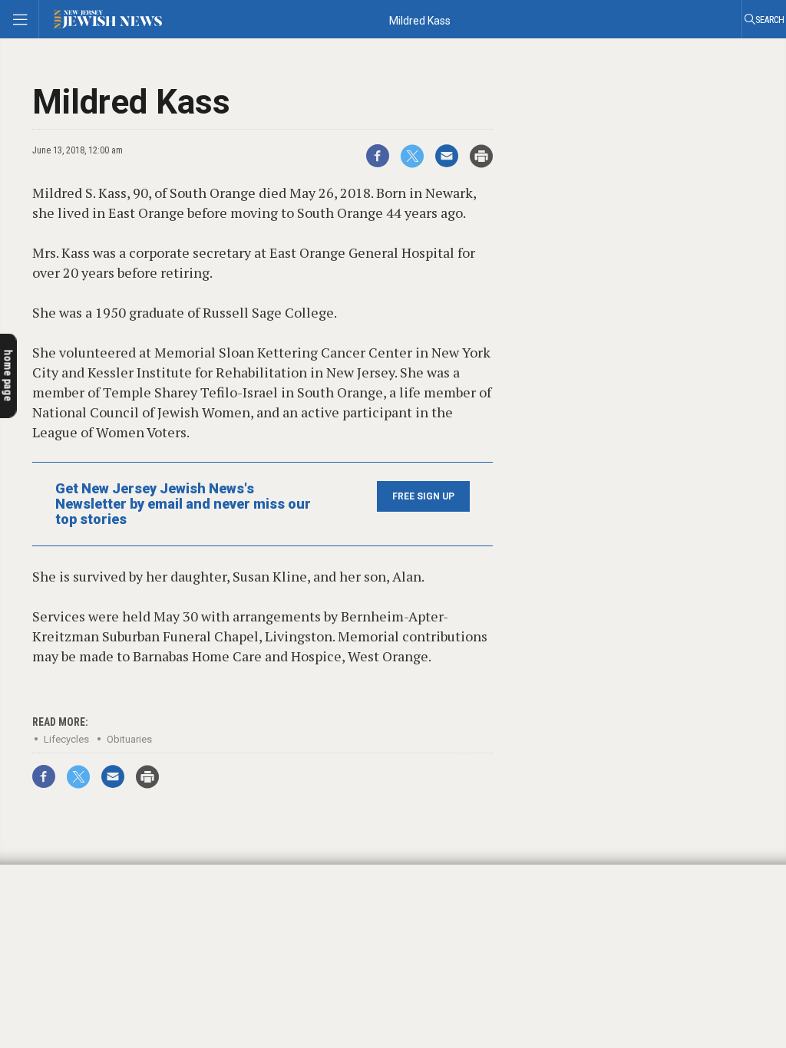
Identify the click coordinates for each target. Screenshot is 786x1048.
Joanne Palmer (55, 869)
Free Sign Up (423, 496)
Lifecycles (66, 739)
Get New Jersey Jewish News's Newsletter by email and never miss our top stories (183, 504)
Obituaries (129, 739)
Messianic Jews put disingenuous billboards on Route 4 (90, 894)
